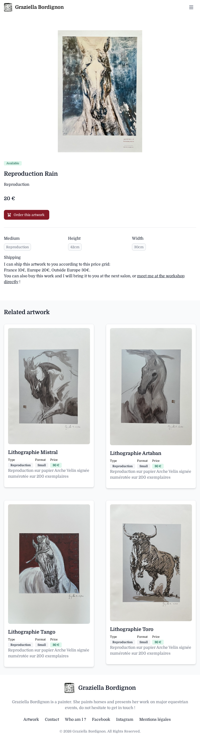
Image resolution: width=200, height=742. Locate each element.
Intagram (124, 719)
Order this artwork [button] (29, 215)
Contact (52, 719)
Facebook (101, 719)
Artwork (31, 719)
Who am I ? (75, 719)
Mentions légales (155, 719)
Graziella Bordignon (107, 687)
